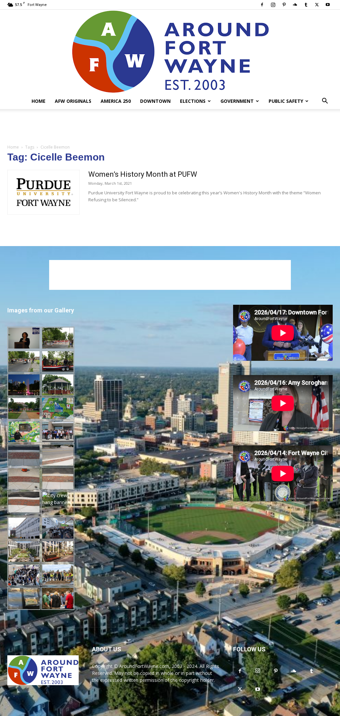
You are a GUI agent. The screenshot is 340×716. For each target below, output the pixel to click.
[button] (325, 101)
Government (237, 101)
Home (38, 101)
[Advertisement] (170, 127)
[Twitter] (317, 4)
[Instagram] (273, 4)
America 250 (116, 101)
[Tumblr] (306, 4)
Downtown (155, 101)
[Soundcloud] (295, 4)
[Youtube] (328, 4)
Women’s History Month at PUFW (142, 174)
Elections (193, 101)
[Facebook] (262, 4)
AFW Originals (73, 101)
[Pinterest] (284, 4)
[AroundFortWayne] (170, 51)
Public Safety (286, 101)
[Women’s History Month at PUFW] (43, 192)
